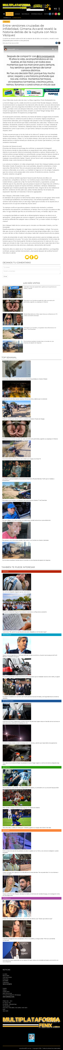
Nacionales (25, 14)
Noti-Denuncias (7, 993)
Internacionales (36, 14)
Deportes (47, 14)
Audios (5, 988)
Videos (5, 990)
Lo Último (9, 14)
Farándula (7, 18)
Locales (17, 14)
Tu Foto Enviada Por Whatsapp (12, 995)
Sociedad (5, 980)
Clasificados (17, 18)
